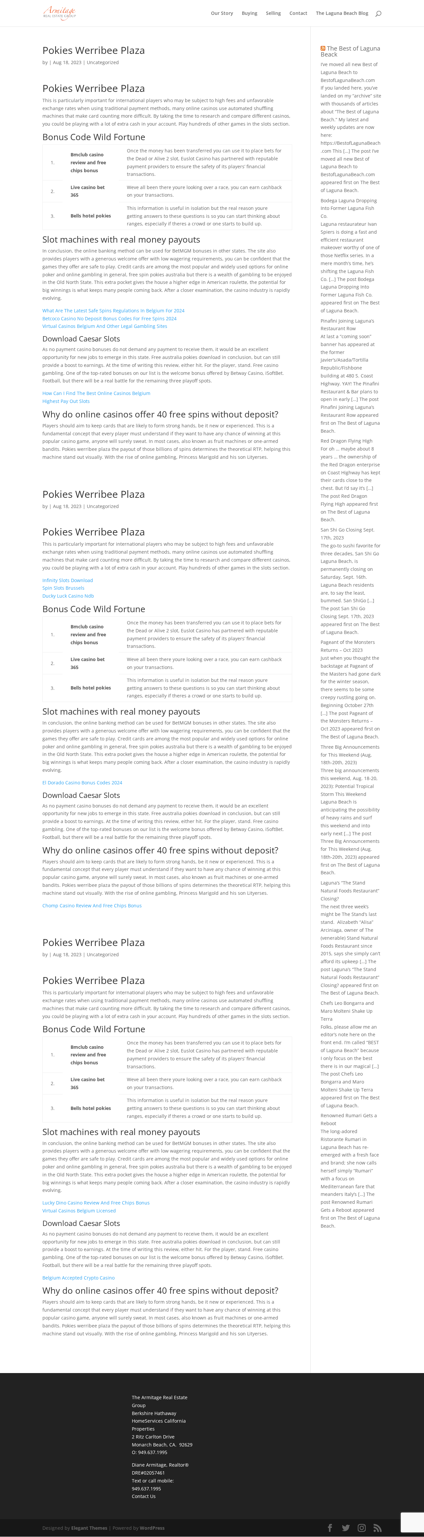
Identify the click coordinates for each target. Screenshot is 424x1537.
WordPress (152, 1528)
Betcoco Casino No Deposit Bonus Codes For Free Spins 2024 (109, 318)
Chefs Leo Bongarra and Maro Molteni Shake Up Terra (347, 1011)
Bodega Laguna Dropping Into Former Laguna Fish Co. (349, 208)
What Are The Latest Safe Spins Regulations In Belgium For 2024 (113, 310)
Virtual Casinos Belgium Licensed (79, 1210)
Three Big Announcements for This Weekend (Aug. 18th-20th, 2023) (350, 755)
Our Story (222, 13)
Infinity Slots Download (67, 580)
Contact (298, 13)
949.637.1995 (146, 1488)
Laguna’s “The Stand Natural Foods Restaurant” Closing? (350, 891)
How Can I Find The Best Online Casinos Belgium (96, 393)
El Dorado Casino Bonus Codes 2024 (82, 782)
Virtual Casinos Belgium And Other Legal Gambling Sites (104, 326)
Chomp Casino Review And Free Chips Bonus (92, 905)
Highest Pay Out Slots (66, 401)
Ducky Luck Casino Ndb (68, 596)
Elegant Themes (89, 1528)
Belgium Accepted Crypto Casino (78, 1278)
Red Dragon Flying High (347, 441)
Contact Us (144, 1496)
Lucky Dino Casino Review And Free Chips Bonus (96, 1203)
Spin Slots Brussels (63, 588)
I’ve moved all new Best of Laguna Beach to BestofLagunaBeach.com (349, 72)
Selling (273, 13)
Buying (249, 13)
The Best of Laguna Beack (350, 51)
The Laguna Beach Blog (342, 13)
